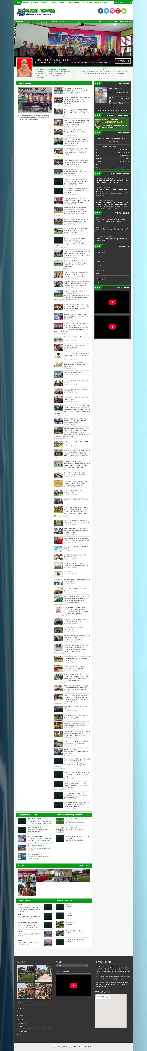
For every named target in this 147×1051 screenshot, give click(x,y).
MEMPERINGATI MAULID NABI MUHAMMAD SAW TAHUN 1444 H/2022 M (77, 564)
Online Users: (101, 253)
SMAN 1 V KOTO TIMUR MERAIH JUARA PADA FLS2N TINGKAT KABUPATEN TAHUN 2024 (76, 365)
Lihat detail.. (69, 907)
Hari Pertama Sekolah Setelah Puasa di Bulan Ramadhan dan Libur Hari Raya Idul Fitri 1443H (77, 659)
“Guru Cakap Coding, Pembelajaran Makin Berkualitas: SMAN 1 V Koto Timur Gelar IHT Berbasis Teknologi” (77, 200)
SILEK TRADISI (70, 922)
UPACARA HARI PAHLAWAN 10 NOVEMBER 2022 (73, 492)
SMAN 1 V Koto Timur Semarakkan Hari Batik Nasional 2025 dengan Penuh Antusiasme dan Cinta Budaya (76, 221)
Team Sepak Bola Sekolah (74, 931)
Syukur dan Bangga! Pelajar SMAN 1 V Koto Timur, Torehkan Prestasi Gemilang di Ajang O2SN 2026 (76, 805)
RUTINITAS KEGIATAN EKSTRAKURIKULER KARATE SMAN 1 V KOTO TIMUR (77, 742)
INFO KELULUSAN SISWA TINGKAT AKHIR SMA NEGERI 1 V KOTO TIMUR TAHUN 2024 (77, 355)
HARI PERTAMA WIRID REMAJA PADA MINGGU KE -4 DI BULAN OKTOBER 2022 (76, 522)
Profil (25, 3)
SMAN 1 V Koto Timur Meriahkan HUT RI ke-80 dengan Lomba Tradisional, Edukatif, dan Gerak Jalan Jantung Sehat (77, 253)
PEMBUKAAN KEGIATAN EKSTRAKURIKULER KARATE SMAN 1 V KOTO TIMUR (76, 751)
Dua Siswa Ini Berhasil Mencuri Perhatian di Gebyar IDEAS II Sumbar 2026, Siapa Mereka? (76, 795)
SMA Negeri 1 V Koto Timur (73, 1047)
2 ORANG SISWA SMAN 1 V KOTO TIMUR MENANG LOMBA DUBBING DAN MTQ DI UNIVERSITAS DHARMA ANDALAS (77, 734)
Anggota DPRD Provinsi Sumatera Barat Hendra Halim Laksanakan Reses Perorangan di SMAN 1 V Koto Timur (77, 284)
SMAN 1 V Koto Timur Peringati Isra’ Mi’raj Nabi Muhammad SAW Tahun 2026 (75, 132)
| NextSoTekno (89, 1047)
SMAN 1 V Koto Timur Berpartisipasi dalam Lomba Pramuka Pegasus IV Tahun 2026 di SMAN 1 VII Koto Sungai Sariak (76, 112)
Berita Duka (68, 572)
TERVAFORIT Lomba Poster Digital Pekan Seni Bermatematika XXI (28, 926)
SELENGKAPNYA (84, 866)
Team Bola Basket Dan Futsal (75, 940)
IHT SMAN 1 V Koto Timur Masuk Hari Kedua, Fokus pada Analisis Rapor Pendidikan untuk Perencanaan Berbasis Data (34, 117)
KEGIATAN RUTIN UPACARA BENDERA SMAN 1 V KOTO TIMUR (76, 716)
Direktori (34, 3)
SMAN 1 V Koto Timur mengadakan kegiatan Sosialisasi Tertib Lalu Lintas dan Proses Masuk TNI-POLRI (76, 181)
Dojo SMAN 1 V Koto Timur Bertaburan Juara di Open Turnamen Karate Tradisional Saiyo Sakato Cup (76, 483)
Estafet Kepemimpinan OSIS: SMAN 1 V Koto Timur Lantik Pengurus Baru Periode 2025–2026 (76, 230)
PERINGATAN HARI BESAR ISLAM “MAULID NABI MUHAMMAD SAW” (74, 724)
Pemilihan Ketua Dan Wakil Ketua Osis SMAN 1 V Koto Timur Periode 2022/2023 (77, 539)
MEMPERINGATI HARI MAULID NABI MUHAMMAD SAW (75, 556)
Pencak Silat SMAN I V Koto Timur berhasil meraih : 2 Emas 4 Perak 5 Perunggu (29, 909)
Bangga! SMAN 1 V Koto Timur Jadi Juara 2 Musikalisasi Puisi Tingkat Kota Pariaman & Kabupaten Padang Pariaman (77, 100)
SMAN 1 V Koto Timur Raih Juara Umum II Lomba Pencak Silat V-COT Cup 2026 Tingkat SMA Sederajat (77, 141)
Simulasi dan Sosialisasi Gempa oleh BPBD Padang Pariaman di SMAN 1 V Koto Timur (76, 191)
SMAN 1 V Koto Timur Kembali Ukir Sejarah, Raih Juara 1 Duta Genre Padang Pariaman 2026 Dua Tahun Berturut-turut (75, 785)
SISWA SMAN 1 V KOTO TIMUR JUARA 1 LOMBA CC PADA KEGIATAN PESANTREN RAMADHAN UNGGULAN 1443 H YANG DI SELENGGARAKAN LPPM (77, 677)
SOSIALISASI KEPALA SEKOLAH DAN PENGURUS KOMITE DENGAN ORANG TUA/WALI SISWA (76, 531)
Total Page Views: (102, 279)
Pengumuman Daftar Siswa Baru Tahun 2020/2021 (38, 858)
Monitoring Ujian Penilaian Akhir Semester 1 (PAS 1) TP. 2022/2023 (75, 474)
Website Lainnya (73, 3)
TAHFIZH (68, 913)
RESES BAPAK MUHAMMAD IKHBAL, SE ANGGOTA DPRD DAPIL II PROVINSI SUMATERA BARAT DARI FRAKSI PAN (76, 688)
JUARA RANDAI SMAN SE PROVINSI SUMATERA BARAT (28, 944)
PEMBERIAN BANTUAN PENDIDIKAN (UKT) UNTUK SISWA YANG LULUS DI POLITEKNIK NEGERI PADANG (77, 638)
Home (18, 3)
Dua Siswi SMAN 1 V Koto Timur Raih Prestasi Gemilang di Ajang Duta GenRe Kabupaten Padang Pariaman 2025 (77, 306)
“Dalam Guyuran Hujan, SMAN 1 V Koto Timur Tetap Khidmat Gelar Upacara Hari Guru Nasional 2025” (76, 162)
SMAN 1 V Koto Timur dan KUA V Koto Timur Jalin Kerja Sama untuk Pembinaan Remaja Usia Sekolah (76, 274)
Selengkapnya (39, 77)
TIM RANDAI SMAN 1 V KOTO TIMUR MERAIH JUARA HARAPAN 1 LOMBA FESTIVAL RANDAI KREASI (75, 421)
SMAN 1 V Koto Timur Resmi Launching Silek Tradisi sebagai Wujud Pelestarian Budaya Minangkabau (77, 122)
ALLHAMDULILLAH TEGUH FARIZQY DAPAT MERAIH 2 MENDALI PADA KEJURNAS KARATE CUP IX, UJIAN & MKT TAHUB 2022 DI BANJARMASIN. (76, 611)
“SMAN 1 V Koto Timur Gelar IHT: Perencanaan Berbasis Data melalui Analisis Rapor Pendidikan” (76, 90)
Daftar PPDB (87, 3)
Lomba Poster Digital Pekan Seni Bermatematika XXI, (74, 346)
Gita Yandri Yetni (71, 828)
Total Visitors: (101, 270)
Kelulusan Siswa (101, 3)
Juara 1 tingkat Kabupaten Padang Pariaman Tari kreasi (29, 917)
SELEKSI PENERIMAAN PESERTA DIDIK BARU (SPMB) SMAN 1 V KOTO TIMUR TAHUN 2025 (76, 316)
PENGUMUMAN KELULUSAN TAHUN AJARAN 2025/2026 (39, 831)
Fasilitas (44, 3)
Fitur (53, 3)
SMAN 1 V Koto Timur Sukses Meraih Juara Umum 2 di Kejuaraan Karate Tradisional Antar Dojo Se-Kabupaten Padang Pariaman (76, 698)
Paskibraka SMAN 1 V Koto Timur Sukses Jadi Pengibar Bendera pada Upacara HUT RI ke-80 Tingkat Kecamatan (76, 264)
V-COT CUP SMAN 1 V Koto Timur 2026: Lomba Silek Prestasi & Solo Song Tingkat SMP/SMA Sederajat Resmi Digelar (76, 152)
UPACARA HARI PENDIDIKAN (73, 372)
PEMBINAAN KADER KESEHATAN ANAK (76, 499)
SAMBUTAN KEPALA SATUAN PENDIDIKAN (50, 69)
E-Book (61, 3)
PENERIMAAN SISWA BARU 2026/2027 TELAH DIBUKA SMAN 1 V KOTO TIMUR (40, 822)
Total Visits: (100, 261)
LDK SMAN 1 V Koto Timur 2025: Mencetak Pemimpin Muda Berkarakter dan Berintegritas (77, 172)
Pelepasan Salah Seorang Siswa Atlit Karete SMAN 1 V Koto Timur (76, 620)
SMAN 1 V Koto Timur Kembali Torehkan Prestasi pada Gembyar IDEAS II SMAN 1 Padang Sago (77, 774)
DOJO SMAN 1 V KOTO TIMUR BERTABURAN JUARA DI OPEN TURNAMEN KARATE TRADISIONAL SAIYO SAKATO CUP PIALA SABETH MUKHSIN (77, 464)
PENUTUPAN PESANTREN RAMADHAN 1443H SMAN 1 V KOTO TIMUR (76, 667)
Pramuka (69, 905)
